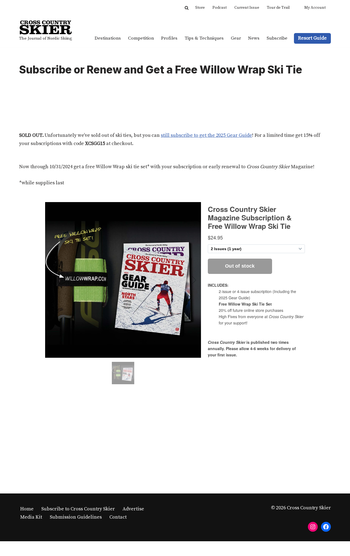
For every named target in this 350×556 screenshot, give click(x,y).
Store (200, 7)
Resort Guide (312, 38)
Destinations (108, 38)
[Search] (187, 8)
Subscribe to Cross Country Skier (78, 509)
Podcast (219, 7)
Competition (141, 38)
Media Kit (31, 517)
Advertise (133, 509)
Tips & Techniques (204, 38)
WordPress (73, 548)
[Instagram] (313, 527)
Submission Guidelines (76, 517)
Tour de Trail (278, 7)
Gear (236, 38)
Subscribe (277, 38)
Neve (25, 548)
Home (27, 509)
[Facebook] (326, 527)
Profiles (169, 38)
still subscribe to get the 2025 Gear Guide (206, 135)
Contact (118, 517)
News (253, 38)
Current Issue (246, 7)
